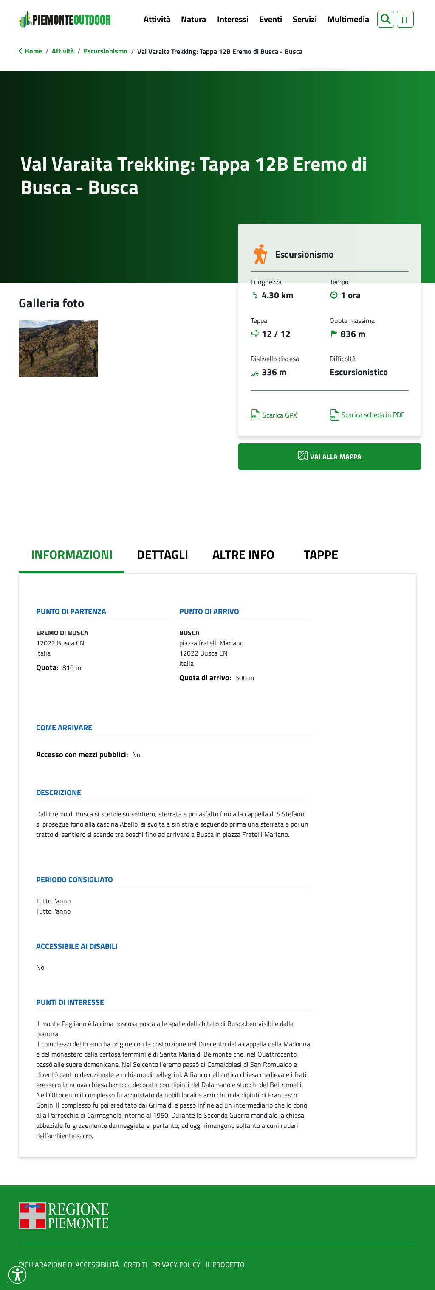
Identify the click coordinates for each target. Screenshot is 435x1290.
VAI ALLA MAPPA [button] (336, 457)
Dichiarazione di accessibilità (69, 1264)
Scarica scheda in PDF (373, 414)
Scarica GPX (280, 415)
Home (33, 51)
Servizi (305, 18)
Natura (193, 18)
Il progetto (225, 1264)
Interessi (233, 18)
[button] (385, 19)
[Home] (64, 19)
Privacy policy (176, 1264)
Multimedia (348, 18)
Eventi (270, 18)
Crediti (135, 1264)
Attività (157, 18)
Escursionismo (105, 51)
